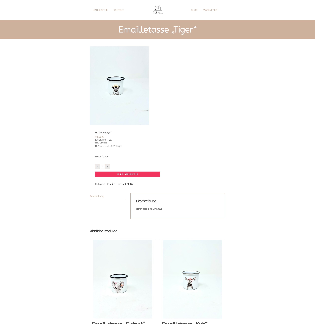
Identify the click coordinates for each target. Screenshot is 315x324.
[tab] (107, 196)
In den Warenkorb (127, 174)
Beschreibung (97, 196)
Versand (103, 143)
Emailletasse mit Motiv (120, 184)
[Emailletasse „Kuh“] (192, 279)
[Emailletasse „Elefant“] (122, 279)
